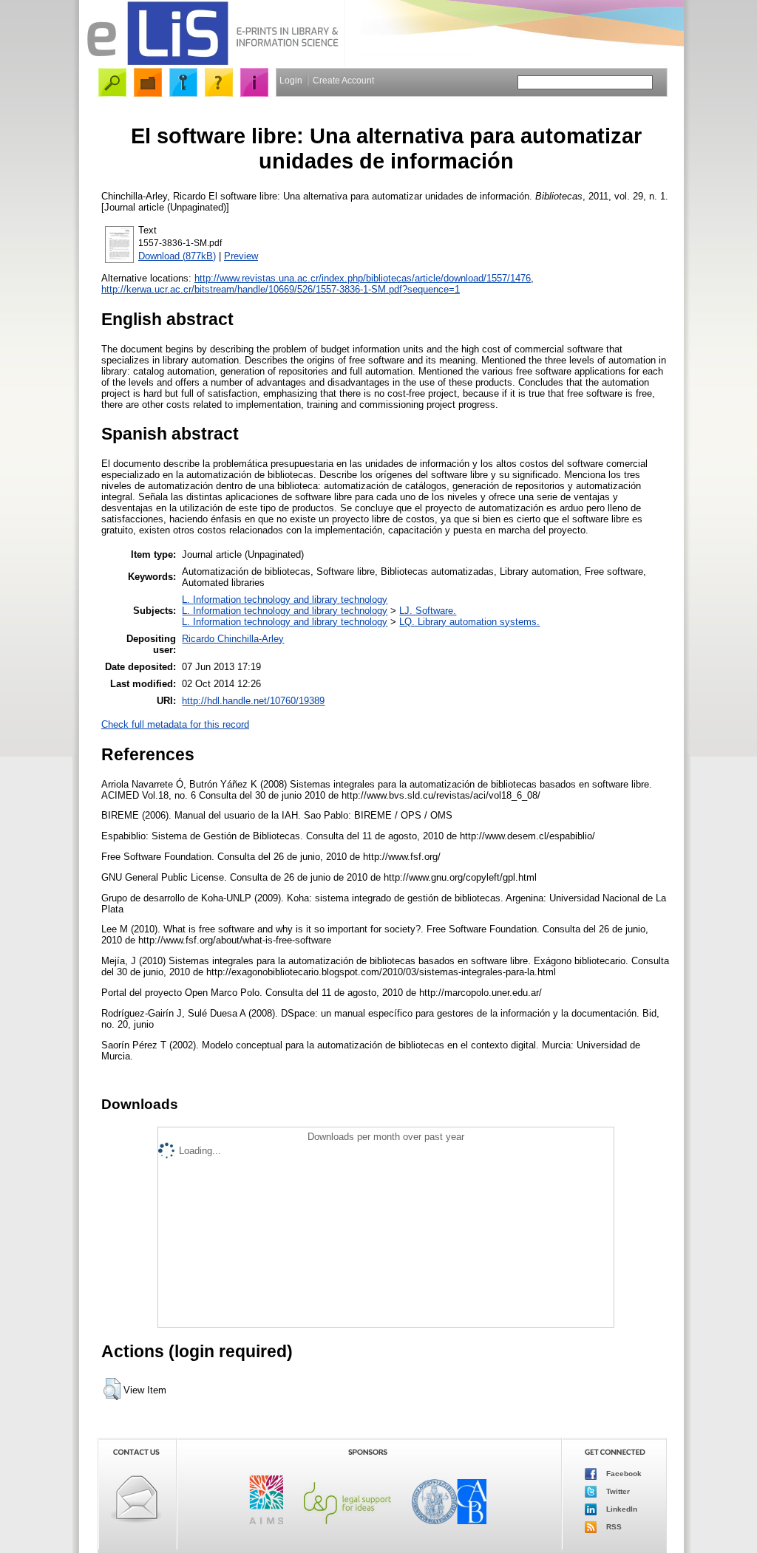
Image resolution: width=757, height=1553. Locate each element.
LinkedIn (620, 1509)
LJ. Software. (427, 610)
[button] (111, 1389)
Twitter (617, 1491)
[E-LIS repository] (212, 62)
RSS (613, 1527)
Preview (241, 256)
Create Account (343, 80)
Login (290, 80)
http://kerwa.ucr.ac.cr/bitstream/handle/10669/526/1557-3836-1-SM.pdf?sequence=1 (280, 289)
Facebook (623, 1474)
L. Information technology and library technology (284, 599)
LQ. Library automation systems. (469, 621)
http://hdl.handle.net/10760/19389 (253, 700)
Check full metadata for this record (175, 724)
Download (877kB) (177, 256)
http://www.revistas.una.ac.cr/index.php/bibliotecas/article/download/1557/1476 (362, 278)
